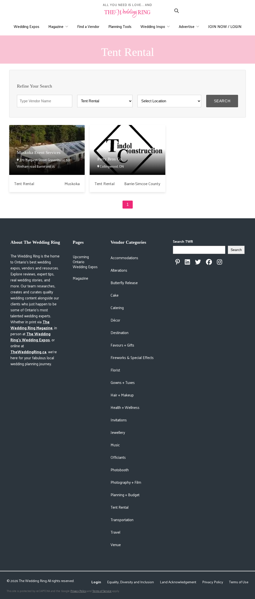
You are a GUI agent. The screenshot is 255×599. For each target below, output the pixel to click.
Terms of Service (102, 590)
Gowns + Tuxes (123, 382)
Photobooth (120, 469)
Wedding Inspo (152, 26)
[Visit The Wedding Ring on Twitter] (198, 262)
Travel (115, 532)
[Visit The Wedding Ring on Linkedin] (187, 262)
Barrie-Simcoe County (142, 183)
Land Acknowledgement (178, 582)
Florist (115, 369)
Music (115, 444)
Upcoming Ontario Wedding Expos (85, 261)
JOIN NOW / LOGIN (225, 26)
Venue (116, 544)
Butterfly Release (124, 282)
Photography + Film (126, 482)
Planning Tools (119, 26)
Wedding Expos (26, 26)
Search (222, 101)
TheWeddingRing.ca (28, 351)
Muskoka (72, 183)
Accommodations (124, 257)
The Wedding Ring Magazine (31, 324)
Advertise (186, 26)
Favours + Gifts (122, 345)
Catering (117, 307)
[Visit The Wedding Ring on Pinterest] (177, 262)
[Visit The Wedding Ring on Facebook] (209, 262)
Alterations (119, 270)
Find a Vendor (88, 26)
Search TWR (183, 241)
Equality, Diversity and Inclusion (130, 582)
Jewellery (118, 432)
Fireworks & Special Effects (132, 357)
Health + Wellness (125, 407)
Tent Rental (24, 183)
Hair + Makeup (122, 394)
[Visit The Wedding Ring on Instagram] (219, 262)
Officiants (118, 457)
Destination (119, 332)
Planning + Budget (125, 494)
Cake (115, 295)
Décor (115, 320)
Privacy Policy (212, 582)
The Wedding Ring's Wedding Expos (30, 336)
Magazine (56, 26)
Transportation (122, 519)
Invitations (119, 419)
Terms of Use (238, 582)
